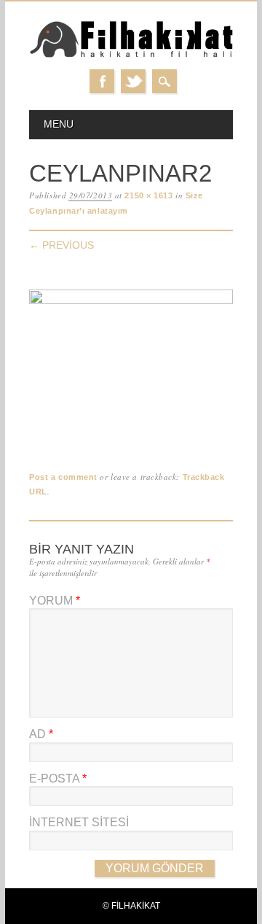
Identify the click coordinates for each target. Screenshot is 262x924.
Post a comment (63, 477)
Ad (41, 734)
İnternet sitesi (79, 822)
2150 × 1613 (148, 195)
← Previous (61, 245)
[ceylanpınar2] (131, 300)
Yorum (54, 600)
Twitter (133, 81)
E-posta (58, 778)
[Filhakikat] (131, 55)
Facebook (102, 81)
